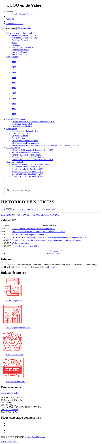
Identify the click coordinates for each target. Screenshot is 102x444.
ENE (3, 215)
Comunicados (12, 57)
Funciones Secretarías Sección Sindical (28, 157)
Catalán (22, 14)
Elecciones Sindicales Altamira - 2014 (27, 176)
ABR (19, 215)
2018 (14, 93)
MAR (13, 215)
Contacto (10, 19)
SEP (42, 215)
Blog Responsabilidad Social (18, 328)
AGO (38, 215)
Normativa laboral (19, 52)
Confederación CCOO (15, 382)
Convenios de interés (20, 50)
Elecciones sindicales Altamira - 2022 (27, 167)
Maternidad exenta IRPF (22, 124)
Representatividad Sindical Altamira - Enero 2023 (32, 164)
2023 (14, 67)
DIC (57, 215)
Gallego (29, 14)
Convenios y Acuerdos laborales (19, 33)
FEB (8, 215)
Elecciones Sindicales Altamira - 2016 (27, 174)
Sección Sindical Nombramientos (26, 152)
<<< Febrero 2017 (54, 251)
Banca (14, 42)
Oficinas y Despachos (21, 40)
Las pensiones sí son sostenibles (25, 246)
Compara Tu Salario (14, 355)
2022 (14, 72)
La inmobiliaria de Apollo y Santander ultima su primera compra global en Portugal (46, 240)
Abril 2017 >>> (53, 253)
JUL (33, 215)
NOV (52, 215)
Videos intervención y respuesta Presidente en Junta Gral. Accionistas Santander (45, 145)
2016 (14, 103)
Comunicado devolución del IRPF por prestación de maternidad (38, 231)
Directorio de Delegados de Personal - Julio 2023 (32, 150)
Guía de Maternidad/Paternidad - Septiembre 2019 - (33, 121)
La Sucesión (11, 128)
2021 (14, 77)
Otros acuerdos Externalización (25, 140)
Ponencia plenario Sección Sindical (26, 155)
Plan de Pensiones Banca (22, 47)
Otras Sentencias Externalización (25, 143)
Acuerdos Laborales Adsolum (24, 38)
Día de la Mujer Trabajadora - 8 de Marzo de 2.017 (33, 228)
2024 (14, 62)
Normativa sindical (19, 54)
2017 (14, 98)
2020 (14, 83)
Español (15, 14)
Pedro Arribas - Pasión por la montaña (28, 234)
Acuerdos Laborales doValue (24, 35)
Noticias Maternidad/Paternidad (25, 126)
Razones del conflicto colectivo (25, 131)
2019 (14, 88)
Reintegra (16, 45)
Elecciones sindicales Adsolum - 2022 (27, 169)
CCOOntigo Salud (14, 301)
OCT (47, 215)
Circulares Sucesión (20, 136)
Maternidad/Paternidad (15, 119)
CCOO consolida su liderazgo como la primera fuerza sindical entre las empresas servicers (49, 237)
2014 (14, 114)
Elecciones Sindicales (15, 162)
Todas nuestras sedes (9, 393)
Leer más (52, 267)
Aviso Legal (32, 437)
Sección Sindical (13, 148)
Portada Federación (14, 23)
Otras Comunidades (9, 409)
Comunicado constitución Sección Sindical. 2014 (32, 159)
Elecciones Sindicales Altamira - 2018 (27, 171)
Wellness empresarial (20, 243)
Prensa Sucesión (18, 138)
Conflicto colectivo (20, 133)
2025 (48, 210)
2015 (14, 109)
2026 (52, 210)
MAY (24, 215)
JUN (29, 215)
